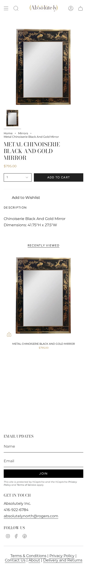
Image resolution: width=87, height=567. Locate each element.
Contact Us (15, 560)
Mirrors (23, 133)
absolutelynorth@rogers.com (31, 516)
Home (8, 133)
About (34, 560)
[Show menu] (6, 8)
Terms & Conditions (28, 556)
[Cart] (80, 8)
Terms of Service (26, 484)
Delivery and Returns (62, 560)
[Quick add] (9, 334)
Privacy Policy (61, 556)
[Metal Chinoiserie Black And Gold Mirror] (43, 296)
